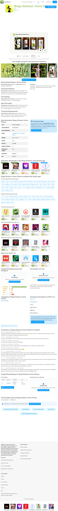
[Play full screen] (45, 50)
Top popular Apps (23, 455)
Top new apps (25, 409)
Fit (23, 187)
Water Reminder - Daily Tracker (36, 262)
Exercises (12, 196)
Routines (7, 199)
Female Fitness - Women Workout (45, 246)
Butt (3, 184)
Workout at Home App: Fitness (45, 231)
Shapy (3, 181)
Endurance (44, 181)
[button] (43, 307)
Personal (21, 181)
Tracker (45, 196)
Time (7, 187)
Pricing (42, 1)
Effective (48, 199)
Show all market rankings (8, 387)
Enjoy (49, 181)
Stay (41, 196)
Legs (12, 202)
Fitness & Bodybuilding (6, 262)
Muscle (25, 196)
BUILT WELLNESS (35, 215)
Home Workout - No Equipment (6, 231)
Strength (52, 187)
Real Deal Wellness (45, 215)
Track (30, 199)
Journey (7, 190)
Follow (34, 199)
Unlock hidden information (14, 281)
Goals (37, 196)
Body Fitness (14, 246)
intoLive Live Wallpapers (6, 465)
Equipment (51, 196)
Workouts (28, 187)
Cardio (48, 187)
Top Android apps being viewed (7, 460)
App (41, 184)
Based (15, 184)
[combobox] (27, 2)
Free (17, 199)
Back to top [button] (54, 499)
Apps (38, 1)
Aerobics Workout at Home (38, 510)
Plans (53, 184)
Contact (2, 476)
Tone (11, 184)
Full (26, 199)
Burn (3, 199)
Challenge (43, 199)
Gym (29, 196)
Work (19, 184)
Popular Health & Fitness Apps (10, 409)
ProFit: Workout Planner (16, 262)
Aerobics (3, 202)
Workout (24, 184)
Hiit (44, 187)
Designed (21, 199)
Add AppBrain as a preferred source (10, 325)
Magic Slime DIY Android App (7, 468)
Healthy (7, 184)
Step (16, 187)
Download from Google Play (29, 79)
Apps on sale (51, 409)
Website (31, 304)
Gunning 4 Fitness (35, 246)
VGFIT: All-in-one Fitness (45, 262)
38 (12, 146)
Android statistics (23, 447)
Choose (53, 199)
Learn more (45, 128)
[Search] (34, 2)
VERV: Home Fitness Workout (26, 169)
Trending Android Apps (24, 452)
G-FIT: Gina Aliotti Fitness (26, 215)
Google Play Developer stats (26, 450)
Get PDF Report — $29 (36, 130)
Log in (55, 1)
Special (53, 181)
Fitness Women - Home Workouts (51, 510)
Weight (32, 184)
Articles (2, 487)
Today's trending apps (38, 409)
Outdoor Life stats (4, 463)
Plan (34, 181)
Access (11, 181)
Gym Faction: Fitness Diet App (6, 169)
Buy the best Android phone (25, 458)
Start (3, 190)
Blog (2, 490)
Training (11, 187)
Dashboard (48, 1)
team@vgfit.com (33, 301)
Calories (8, 202)
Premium (39, 181)
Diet (49, 184)
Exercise (16, 196)
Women (33, 187)
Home (45, 184)
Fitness (28, 184)
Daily (21, 196)
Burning (38, 199)
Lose (20, 187)
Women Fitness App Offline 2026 (16, 215)
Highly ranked (15, 137)
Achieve (30, 181)
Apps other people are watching (29, 413)
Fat (3, 196)
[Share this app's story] (40, 50)
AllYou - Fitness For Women (6, 215)
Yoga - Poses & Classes (26, 262)
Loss (3, 187)
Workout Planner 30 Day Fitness (16, 169)
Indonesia (8, 383)
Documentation (4, 482)
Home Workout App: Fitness (26, 231)
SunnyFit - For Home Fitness (36, 169)
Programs (16, 181)
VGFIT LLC (12, 253)
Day (7, 196)
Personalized (38, 187)
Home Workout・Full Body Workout (36, 231)
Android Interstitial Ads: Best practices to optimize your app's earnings (9, 494)
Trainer (25, 181)
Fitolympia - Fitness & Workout (26, 246)
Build (33, 196)
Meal (7, 181)
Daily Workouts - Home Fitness (45, 169)
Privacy (2, 479)
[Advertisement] (29, 22)
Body (37, 184)
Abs (11, 190)
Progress (12, 199)
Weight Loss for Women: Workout (16, 231)
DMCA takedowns (4, 484)
